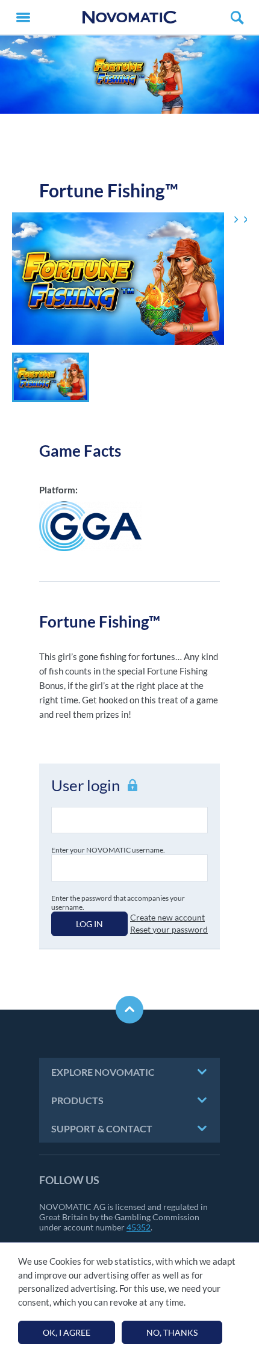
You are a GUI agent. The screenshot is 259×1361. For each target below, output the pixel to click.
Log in (89, 924)
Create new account (167, 917)
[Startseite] (129, 17)
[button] (50, 377)
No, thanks (172, 1332)
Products (77, 1100)
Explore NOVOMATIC (103, 1072)
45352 (138, 1227)
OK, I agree (66, 1332)
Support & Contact (101, 1128)
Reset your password (169, 929)
